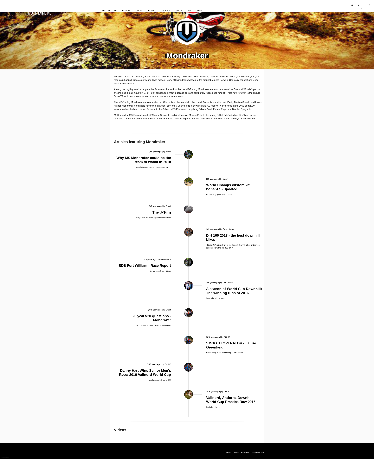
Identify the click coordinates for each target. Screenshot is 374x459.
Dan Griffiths (165, 259)
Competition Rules (258, 452)
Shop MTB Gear (109, 11)
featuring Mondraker (139, 142)
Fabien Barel (205, 109)
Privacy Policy (245, 452)
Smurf (168, 151)
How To (151, 11)
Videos (179, 11)
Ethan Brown (228, 229)
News (199, 11)
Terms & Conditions (232, 452)
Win (189, 11)
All (359, 9)
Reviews (126, 11)
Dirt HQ (226, 337)
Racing (139, 11)
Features (165, 11)
